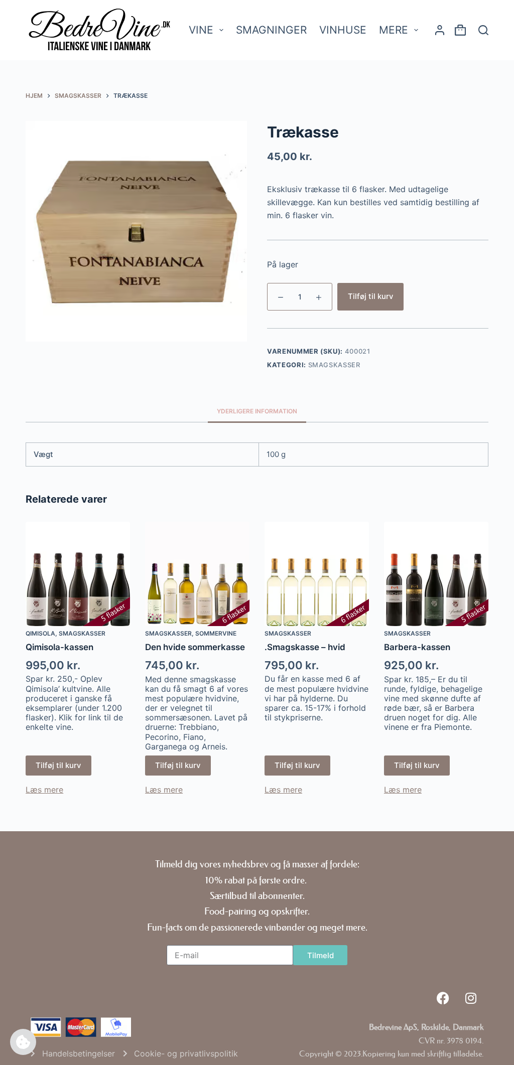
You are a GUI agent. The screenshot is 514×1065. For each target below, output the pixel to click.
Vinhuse (342, 30)
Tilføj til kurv (371, 296)
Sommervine (215, 633)
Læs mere (44, 790)
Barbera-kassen (417, 647)
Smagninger (271, 30)
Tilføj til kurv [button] (58, 765)
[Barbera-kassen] (436, 574)
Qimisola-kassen (59, 647)
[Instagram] (470, 997)
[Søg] (483, 30)
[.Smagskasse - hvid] (317, 574)
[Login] (440, 30)
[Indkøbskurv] (460, 32)
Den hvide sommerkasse (195, 647)
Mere (393, 30)
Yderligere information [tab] (257, 411)
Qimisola (40, 633)
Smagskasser (334, 365)
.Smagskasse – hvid (305, 647)
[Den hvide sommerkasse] (197, 574)
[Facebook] (443, 997)
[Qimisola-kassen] (78, 574)
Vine (201, 30)
